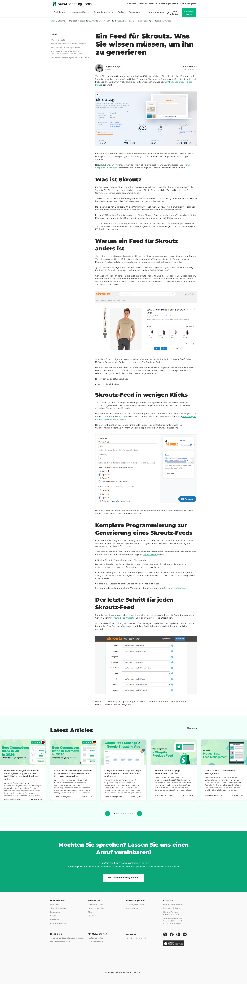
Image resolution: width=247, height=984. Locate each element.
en (126, 938)
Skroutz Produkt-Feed (108, 384)
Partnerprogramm (156, 12)
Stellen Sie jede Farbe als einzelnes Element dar (122, 560)
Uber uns (54, 920)
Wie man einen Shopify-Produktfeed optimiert (167, 772)
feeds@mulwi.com (171, 908)
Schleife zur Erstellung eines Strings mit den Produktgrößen (128, 584)
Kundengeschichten (135, 904)
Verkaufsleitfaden (96, 904)
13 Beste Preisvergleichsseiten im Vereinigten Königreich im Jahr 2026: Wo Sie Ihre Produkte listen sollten (21, 774)
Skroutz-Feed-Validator (123, 618)
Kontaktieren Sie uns (173, 904)
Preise (121, 12)
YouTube (92, 916)
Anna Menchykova (12, 799)
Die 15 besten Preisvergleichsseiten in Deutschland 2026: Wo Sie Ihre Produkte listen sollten (73, 773)
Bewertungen (132, 908)
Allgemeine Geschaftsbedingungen (67, 938)
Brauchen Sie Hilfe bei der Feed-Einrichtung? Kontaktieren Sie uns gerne (161, 4)
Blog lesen (192, 728)
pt (145, 938)
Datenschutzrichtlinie (60, 942)
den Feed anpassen (178, 588)
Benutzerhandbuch (97, 908)
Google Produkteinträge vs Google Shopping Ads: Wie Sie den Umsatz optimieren (123, 773)
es (140, 938)
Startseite (54, 904)
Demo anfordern (96, 942)
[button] (107, 813)
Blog (53, 21)
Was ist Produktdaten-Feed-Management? (220, 772)
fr (131, 938)
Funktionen (55, 912)
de (136, 938)
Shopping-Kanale (80, 12)
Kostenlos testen (96, 938)
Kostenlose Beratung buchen (123, 877)
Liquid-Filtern (150, 554)
